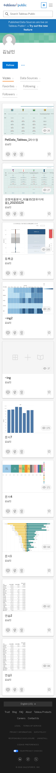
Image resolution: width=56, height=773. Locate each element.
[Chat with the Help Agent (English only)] (44, 5)
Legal (18, 726)
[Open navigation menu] (51, 5)
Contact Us (33, 718)
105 (48, 249)
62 (48, 606)
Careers (21, 718)
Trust (7, 712)
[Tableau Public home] (14, 5)
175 (48, 428)
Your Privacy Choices (31, 751)
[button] (19, 759)
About (29, 712)
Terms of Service (32, 726)
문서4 (8, 496)
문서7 (8, 437)
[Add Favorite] (49, 154)
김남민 (8, 144)
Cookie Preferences (28, 745)
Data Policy (40, 732)
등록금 (9, 258)
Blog (14, 712)
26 (48, 130)
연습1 (8, 675)
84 (48, 666)
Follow (10, 65)
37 (48, 368)
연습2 (8, 615)
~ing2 (9, 318)
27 (48, 190)
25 (48, 309)
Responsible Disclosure (22, 738)
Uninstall (42, 738)
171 (48, 487)
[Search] (6, 13)
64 (48, 547)
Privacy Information (21, 732)
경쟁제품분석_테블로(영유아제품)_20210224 (24, 201)
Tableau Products (42, 712)
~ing (8, 378)
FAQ (21, 712)
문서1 (8, 556)
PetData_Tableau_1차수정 (21, 139)
